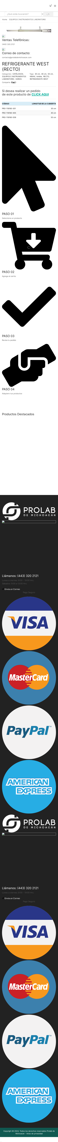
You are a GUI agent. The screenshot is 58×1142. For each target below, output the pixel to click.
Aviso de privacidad (34, 1133)
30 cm (37, 74)
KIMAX (32, 76)
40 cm (43, 74)
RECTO (46, 76)
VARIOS (18, 79)
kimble (39, 76)
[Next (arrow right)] (1, 1141)
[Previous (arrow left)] (0, 1141)
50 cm (50, 74)
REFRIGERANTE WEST (39, 79)
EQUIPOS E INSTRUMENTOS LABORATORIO (27, 19)
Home (4, 19)
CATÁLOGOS (18, 74)
